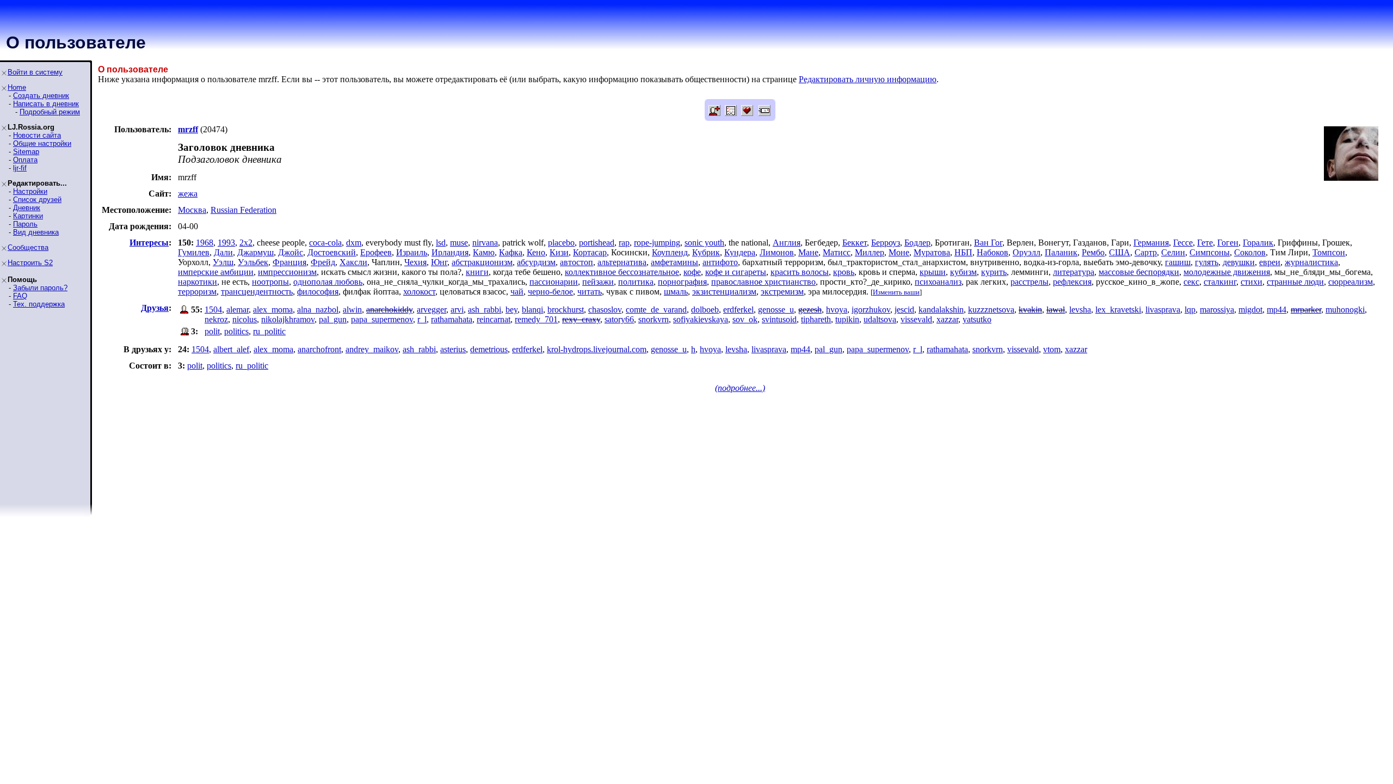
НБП (963, 252)
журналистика (1311, 262)
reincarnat (493, 319)
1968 (204, 242)
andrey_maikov (372, 349)
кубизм (963, 272)
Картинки (28, 216)
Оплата (25, 160)
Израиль (411, 252)
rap (624, 242)
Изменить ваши (896, 292)
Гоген (1227, 242)
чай (516, 291)
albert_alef (231, 349)
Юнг (439, 262)
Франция (289, 262)
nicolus (244, 319)
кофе (692, 272)
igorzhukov (871, 309)
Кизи (559, 252)
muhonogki (1345, 309)
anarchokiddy (389, 309)
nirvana (485, 242)
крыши (933, 272)
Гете (1205, 242)
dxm (353, 242)
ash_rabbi (484, 309)
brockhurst (565, 309)
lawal (1055, 309)
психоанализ (938, 281)
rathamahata (451, 319)
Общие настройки (42, 143)
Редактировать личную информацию (867, 79)
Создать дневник (41, 95)
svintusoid (779, 319)
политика (636, 281)
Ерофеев (376, 252)
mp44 (1276, 309)
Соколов (1250, 252)
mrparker (1306, 309)
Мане (808, 252)
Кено (536, 252)
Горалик (1258, 242)
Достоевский (331, 252)
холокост (419, 291)
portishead (596, 242)
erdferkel (738, 309)
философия (317, 291)
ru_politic (269, 331)
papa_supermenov (382, 319)
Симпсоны (1209, 252)
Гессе (1183, 242)
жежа (188, 193)
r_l (422, 319)
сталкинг (1220, 281)
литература (1073, 272)
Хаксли (353, 262)
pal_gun (333, 319)
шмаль (676, 291)
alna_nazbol (317, 309)
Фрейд (323, 262)
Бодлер (917, 242)
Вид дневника (36, 232)
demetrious (489, 349)
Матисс (836, 252)
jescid (904, 309)
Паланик (1061, 252)
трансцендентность (257, 291)
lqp (1190, 309)
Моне (899, 252)
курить (994, 272)
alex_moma (273, 309)
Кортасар (590, 252)
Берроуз (885, 242)
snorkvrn (653, 319)
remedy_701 (536, 319)
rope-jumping (657, 242)
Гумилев (193, 252)
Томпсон (1328, 252)
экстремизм (782, 291)
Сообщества (28, 247)
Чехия (415, 262)
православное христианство (763, 281)
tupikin (847, 319)
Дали (223, 252)
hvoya (836, 309)
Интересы (149, 242)
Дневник (26, 208)
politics (236, 331)
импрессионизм (287, 272)
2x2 (245, 242)
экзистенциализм (724, 291)
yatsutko (977, 319)
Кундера (739, 252)
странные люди (1295, 281)
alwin (352, 309)
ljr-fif (20, 168)
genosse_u (776, 309)
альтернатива (621, 262)
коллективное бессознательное (622, 272)
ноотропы (270, 281)
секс (1191, 281)
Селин (1173, 252)
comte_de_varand (656, 309)
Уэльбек (253, 262)
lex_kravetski (1118, 309)
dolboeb (705, 309)
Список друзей (37, 199)
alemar (237, 309)
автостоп (576, 262)
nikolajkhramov (288, 319)
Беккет (854, 242)
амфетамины (674, 262)
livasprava (1162, 309)
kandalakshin (941, 309)
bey (511, 309)
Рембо (1093, 252)
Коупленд (670, 252)
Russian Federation (243, 210)
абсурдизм (536, 262)
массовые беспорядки (1139, 272)
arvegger (431, 309)
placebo (561, 242)
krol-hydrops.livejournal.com (596, 349)
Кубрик (706, 252)
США (1119, 252)
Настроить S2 (30, 263)
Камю (484, 252)
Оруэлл (1026, 252)
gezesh (810, 309)
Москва (192, 210)
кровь (843, 272)
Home (17, 87)
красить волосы (800, 272)
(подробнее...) (740, 388)
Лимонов (777, 252)
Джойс (290, 252)
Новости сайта (37, 135)
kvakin (1030, 309)
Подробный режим (50, 112)
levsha (1080, 309)
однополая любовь (327, 281)
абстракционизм (482, 262)
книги (477, 272)
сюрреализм (1350, 281)
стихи (1251, 281)
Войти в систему (35, 72)
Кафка (510, 252)
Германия (1151, 242)
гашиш (1178, 262)
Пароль (25, 224)
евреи (1269, 262)
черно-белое (550, 291)
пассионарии (553, 281)
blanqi (532, 309)
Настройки (30, 191)
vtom (1052, 349)
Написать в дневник (46, 104)
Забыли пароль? (40, 288)
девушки (1239, 262)
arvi (457, 309)
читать (589, 291)
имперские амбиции (216, 272)
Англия (786, 242)
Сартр (1146, 252)
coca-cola (325, 242)
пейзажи (598, 281)
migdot (1250, 309)
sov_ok (744, 319)
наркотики (197, 281)
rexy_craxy (581, 319)
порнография (682, 281)
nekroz (216, 319)
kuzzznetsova (991, 309)
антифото (720, 262)
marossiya (1217, 309)
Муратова (932, 252)
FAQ (20, 296)
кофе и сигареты (735, 272)
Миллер (869, 252)
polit (212, 331)
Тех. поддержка (39, 304)
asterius (453, 349)
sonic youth (704, 242)
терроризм (197, 291)
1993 (226, 242)
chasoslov (604, 309)
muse (459, 242)
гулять (1206, 262)
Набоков (992, 252)
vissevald (916, 319)
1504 (213, 309)
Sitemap (26, 152)
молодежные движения (1227, 272)
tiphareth (816, 319)
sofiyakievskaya (700, 319)
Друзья (155, 308)
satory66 (619, 319)
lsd (441, 242)
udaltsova (880, 319)
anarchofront (319, 349)
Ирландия (450, 252)
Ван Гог (988, 242)
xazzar (947, 319)
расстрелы (1029, 281)
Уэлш (223, 262)
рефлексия (1072, 281)
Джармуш (255, 252)
